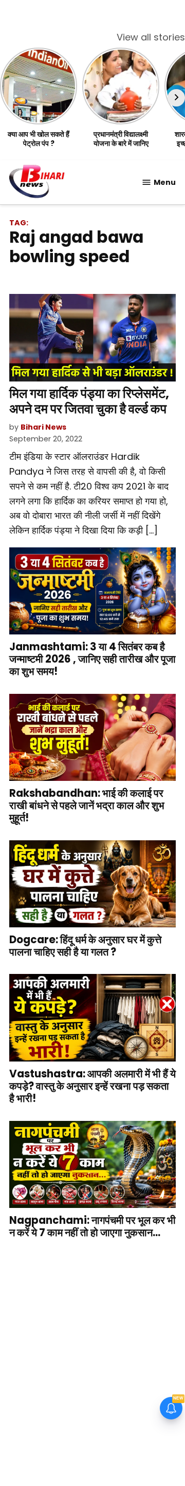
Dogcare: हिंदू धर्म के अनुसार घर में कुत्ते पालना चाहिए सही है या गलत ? (85, 945)
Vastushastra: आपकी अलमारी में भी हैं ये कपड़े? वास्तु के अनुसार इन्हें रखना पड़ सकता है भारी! (92, 1086)
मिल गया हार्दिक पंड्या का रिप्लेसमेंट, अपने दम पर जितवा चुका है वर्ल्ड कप (89, 401)
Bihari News (43, 427)
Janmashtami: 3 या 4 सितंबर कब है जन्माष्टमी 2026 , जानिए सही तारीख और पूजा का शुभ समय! (92, 659)
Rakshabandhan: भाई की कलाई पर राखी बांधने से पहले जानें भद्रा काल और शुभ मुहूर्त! (86, 805)
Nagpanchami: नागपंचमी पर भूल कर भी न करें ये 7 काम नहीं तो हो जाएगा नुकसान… (92, 1226)
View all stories (151, 37)
